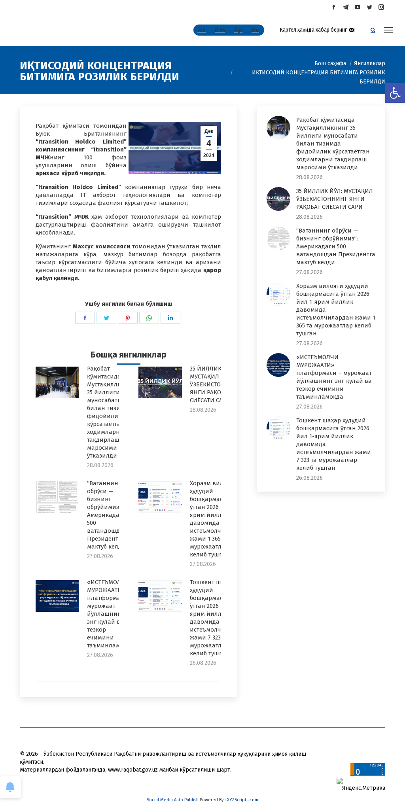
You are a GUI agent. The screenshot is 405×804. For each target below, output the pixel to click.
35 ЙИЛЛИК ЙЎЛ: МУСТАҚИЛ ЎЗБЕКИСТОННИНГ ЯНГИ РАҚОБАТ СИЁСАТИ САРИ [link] (215, 384)
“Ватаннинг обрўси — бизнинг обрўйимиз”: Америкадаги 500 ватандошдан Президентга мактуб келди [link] (107, 515)
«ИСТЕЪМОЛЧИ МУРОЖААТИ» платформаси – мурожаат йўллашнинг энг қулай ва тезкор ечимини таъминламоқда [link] (110, 614)
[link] (395, 93)
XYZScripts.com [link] (242, 799)
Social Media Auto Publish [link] (173, 799)
